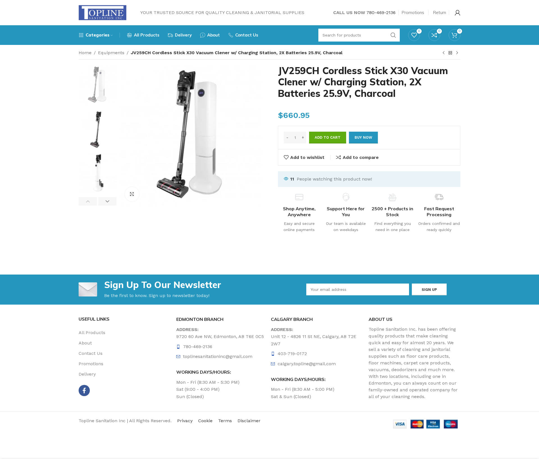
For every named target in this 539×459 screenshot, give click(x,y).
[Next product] (457, 53)
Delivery (87, 374)
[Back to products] (450, 53)
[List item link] (222, 346)
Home (85, 52)
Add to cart (328, 137)
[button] (88, 201)
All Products (92, 332)
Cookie (205, 420)
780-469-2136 (381, 12)
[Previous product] (443, 53)
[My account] (457, 12)
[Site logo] (102, 12)
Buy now (363, 137)
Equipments (111, 52)
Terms (225, 420)
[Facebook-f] (84, 390)
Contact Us (90, 353)
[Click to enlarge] (132, 194)
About (85, 343)
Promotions (91, 363)
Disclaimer (249, 420)
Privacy (185, 420)
